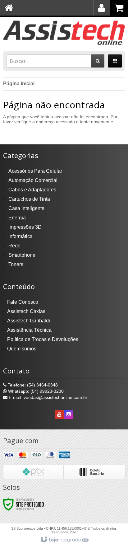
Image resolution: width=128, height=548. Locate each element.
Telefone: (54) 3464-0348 (32, 384)
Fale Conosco (22, 302)
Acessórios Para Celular (35, 171)
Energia (17, 217)
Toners (15, 264)
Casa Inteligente (26, 208)
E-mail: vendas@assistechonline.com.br (47, 397)
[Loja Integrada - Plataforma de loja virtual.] (64, 540)
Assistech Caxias (26, 311)
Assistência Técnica (29, 330)
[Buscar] (97, 61)
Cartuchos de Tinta (29, 199)
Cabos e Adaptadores (32, 189)
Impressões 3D (25, 227)
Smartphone (21, 255)
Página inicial (18, 83)
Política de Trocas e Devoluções (42, 339)
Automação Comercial (32, 180)
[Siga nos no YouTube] (59, 414)
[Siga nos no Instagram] (68, 414)
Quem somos (21, 348)
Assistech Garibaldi (28, 320)
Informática (20, 236)
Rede (14, 245)
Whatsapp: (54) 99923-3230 (35, 391)
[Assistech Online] (64, 32)
